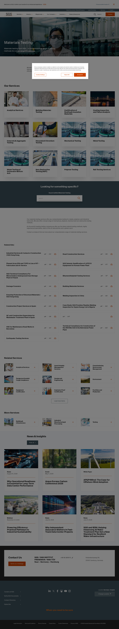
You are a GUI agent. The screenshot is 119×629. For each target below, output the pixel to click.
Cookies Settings (40, 74)
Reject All (66, 74)
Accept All (80, 74)
